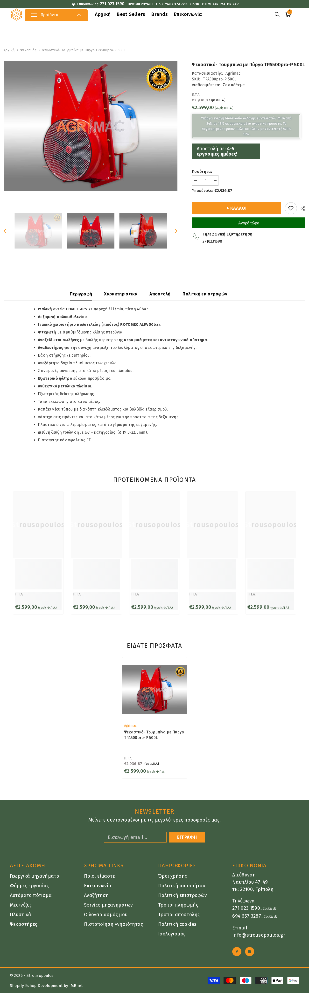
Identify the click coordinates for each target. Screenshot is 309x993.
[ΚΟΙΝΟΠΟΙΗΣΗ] (301, 208)
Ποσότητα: (202, 171)
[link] (38, 577)
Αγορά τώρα (248, 223)
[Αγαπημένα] (291, 208)
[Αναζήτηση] (277, 14)
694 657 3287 (246, 916)
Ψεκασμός (28, 50)
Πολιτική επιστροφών (205, 294)
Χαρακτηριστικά (120, 294)
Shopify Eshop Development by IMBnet (46, 985)
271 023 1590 (112, 4)
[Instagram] (249, 951)
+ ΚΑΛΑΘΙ (236, 208)
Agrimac (232, 73)
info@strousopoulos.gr (258, 935)
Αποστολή (159, 294)
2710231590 (212, 241)
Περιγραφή (81, 294)
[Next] (176, 231)
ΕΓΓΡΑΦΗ (187, 837)
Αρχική (9, 50)
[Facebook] (236, 951)
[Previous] (5, 231)
